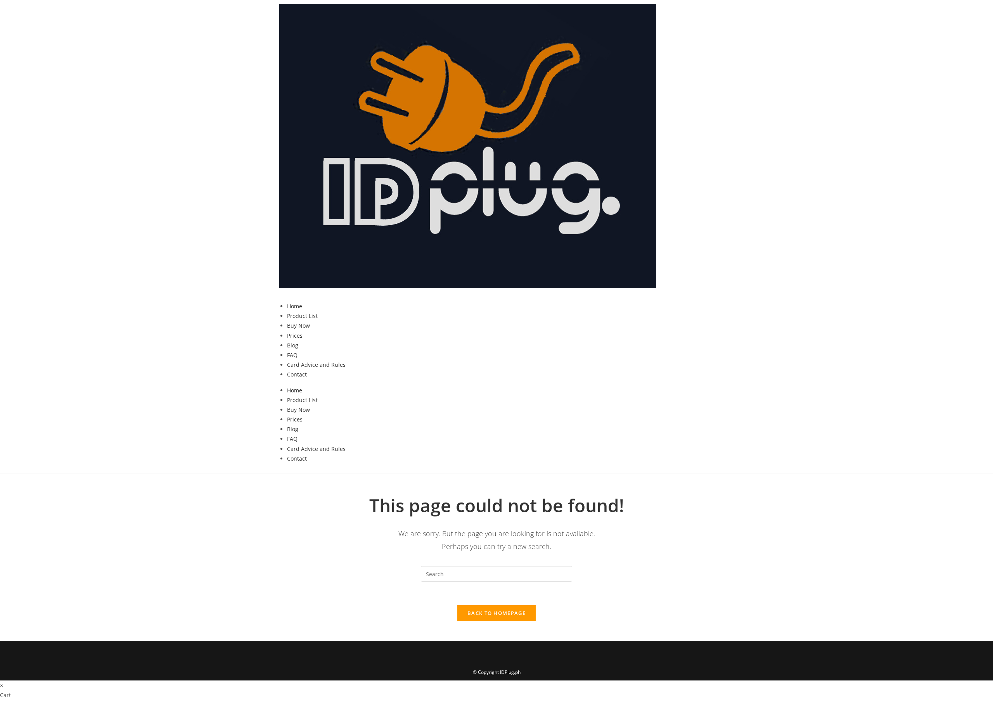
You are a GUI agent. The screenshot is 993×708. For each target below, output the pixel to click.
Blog (292, 345)
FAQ (292, 355)
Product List (302, 315)
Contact (297, 374)
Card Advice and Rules (316, 364)
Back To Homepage (496, 613)
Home (294, 306)
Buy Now (298, 325)
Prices (295, 335)
